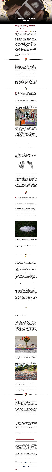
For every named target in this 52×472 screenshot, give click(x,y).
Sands (26, 98)
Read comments (26, 466)
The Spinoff (16, 469)
